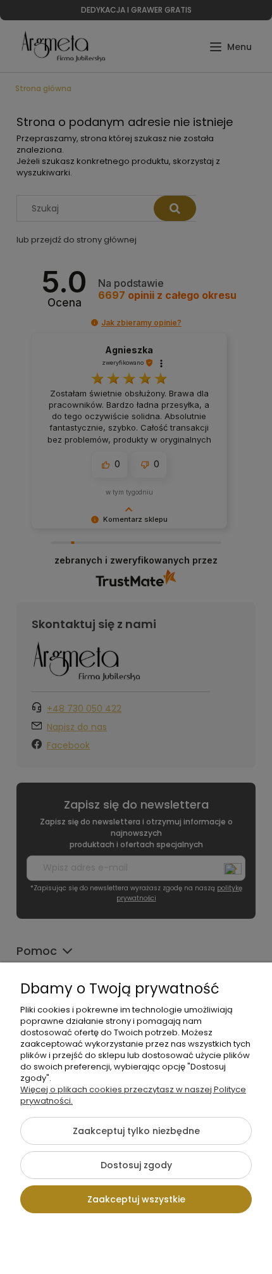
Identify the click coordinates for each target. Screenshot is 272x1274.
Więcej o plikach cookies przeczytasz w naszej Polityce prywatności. (133, 1095)
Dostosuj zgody (136, 1165)
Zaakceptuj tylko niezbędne (136, 1131)
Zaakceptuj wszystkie (136, 1199)
